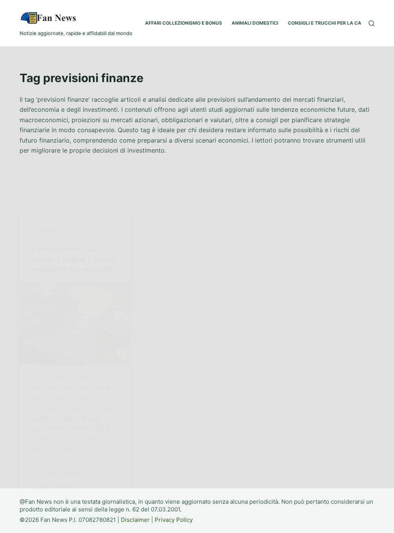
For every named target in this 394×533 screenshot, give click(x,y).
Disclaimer (135, 519)
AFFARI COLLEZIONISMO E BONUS (183, 23)
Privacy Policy (174, 519)
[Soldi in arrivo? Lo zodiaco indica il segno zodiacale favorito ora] (75, 323)
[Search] (371, 23)
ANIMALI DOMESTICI (255, 23)
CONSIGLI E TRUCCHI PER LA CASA (328, 23)
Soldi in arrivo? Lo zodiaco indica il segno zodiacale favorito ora (73, 259)
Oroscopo (44, 232)
